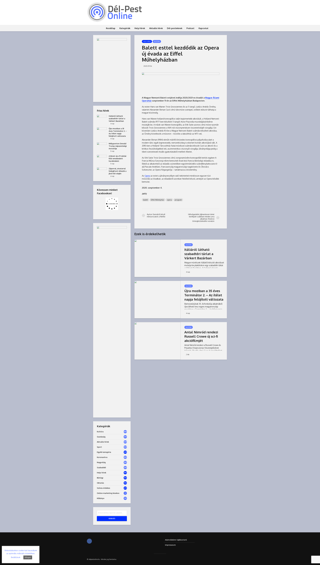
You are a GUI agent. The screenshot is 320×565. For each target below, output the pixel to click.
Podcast (190, 28)
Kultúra (157, 41)
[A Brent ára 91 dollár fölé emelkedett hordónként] (102, 158)
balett (145, 200)
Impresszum (170, 545)
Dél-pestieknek (174, 28)
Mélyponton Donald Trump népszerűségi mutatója (118, 146)
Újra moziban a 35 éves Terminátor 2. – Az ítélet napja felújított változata (203, 295)
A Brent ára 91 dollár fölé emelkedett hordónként (117, 158)
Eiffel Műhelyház (157, 200)
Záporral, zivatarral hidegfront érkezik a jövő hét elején (117, 171)
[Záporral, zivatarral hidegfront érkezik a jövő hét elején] (102, 171)
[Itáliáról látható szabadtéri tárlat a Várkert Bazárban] (157, 258)
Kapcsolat (203, 28)
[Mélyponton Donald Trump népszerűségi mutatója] (102, 146)
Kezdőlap (110, 28)
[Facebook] (89, 541)
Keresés (112, 518)
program (178, 200)
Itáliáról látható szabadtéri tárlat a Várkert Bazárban (198, 253)
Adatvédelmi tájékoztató (176, 540)
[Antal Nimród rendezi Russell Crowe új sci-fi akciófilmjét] (157, 340)
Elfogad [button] (28, 557)
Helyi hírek (139, 28)
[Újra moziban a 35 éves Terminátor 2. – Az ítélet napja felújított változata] (157, 299)
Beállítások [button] (15, 557)
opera (169, 200)
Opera (147, 175)
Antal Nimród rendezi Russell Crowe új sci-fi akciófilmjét (201, 336)
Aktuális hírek (156, 28)
